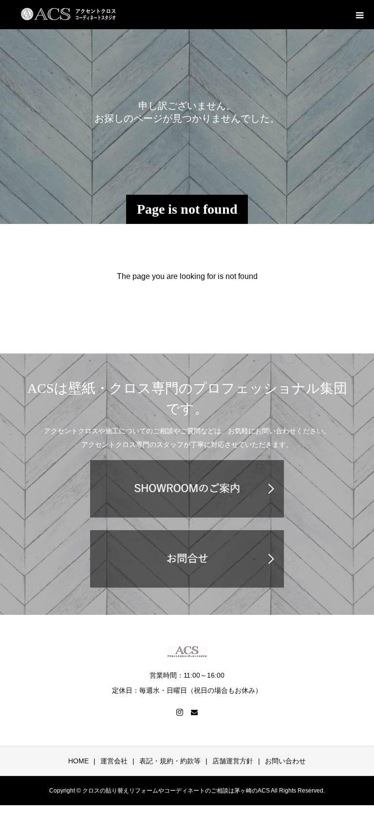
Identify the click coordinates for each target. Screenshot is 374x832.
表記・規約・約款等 (170, 761)
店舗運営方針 (232, 761)
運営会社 (114, 761)
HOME (78, 761)
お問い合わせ (285, 761)
